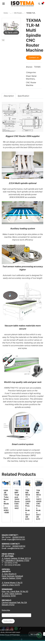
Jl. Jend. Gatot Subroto (12, 593)
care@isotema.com (15, 548)
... (10, 13)
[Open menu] (3, 3)
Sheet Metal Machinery (31, 77)
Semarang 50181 (9, 596)
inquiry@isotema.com (16, 539)
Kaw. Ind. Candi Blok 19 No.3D (15, 591)
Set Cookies (35, 634)
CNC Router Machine (21, 13)
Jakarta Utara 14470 (11, 585)
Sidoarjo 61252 (8, 604)
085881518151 (18, 537)
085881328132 (18, 546)
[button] (39, 3)
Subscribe (8, 621)
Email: (4, 548)
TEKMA (37, 67)
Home (6, 13)
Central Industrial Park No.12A (14, 602)
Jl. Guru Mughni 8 (9, 574)
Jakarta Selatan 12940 (11, 578)
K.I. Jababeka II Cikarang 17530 (15, 560)
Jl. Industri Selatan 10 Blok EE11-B (16, 558)
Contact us (34, 57)
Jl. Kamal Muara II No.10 (12, 582)
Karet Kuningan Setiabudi (12, 576)
